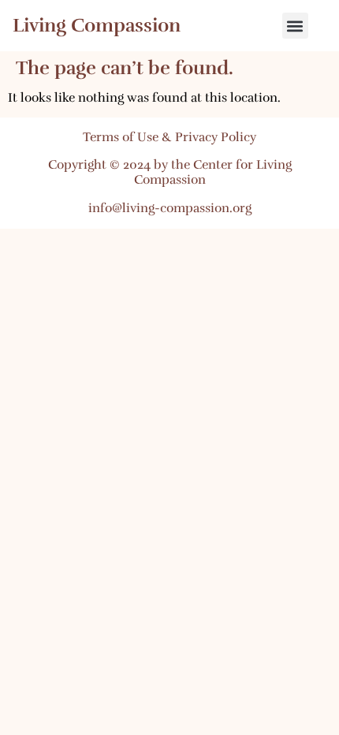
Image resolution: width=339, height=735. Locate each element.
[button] (295, 26)
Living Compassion (97, 25)
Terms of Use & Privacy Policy (169, 137)
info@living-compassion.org (169, 208)
